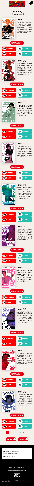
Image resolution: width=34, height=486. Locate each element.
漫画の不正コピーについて (9, 456)
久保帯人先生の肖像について (10, 453)
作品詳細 (21, 439)
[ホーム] (17, 4)
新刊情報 (9, 439)
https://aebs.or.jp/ (6, 481)
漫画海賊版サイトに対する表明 (10, 451)
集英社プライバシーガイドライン (17, 467)
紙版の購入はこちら (17, 43)
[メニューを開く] (31, 3)
